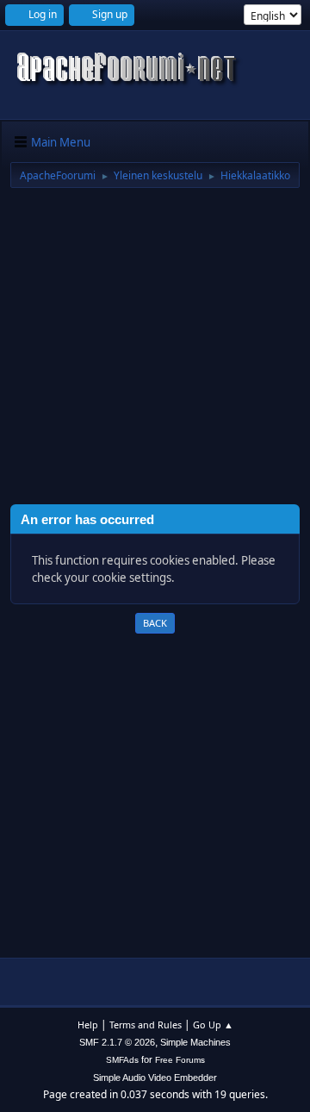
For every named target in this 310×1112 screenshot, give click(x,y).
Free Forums (180, 1060)
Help (88, 1024)
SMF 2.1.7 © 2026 (117, 1042)
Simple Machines (195, 1042)
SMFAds (122, 1060)
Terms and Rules (145, 1024)
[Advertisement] (155, 349)
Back (155, 622)
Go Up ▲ (213, 1024)
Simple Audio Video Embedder (155, 1077)
